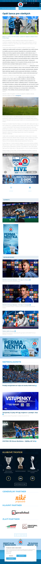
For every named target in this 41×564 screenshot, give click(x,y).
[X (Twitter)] (31, 1)
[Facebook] (29, 1)
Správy (17, 8)
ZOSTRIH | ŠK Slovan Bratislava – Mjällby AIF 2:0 (18, 441)
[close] (34, 546)
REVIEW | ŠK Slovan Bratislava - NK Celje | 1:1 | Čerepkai (16, 305)
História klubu (20, 484)
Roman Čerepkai (13, 303)
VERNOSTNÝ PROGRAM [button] (26, 8)
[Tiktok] (34, 3)
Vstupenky (10, 383)
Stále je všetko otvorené (8, 331)
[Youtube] (34, 1)
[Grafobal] (20, 512)
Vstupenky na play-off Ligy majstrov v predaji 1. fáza (20, 412)
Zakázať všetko (21, 555)
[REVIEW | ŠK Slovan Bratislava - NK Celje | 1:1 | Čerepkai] (20, 293)
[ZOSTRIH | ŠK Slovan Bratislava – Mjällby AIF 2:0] (20, 430)
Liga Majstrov (10, 329)
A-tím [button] (11, 8)
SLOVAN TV (32, 8)
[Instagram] (31, 3)
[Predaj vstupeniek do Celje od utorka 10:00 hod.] (20, 374)
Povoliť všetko (11, 558)
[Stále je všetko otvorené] (20, 320)
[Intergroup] (11, 526)
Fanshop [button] (36, 8)
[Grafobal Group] (29, 526)
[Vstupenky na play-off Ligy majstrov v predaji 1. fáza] (20, 401)
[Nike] (20, 498)
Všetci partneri (20, 535)
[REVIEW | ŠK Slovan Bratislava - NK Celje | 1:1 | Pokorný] (20, 268)
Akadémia (20, 8)
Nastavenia (11, 555)
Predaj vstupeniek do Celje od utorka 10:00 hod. (18, 385)
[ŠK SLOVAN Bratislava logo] (21, 4)
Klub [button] (5, 8)
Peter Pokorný (13, 278)
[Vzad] (3, 470)
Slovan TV (9, 278)
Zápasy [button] (14, 8)
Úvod (3, 8)
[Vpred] (38, 470)
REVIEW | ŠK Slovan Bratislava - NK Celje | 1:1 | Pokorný (15, 280)
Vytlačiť (29, 191)
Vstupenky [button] (8, 8)
